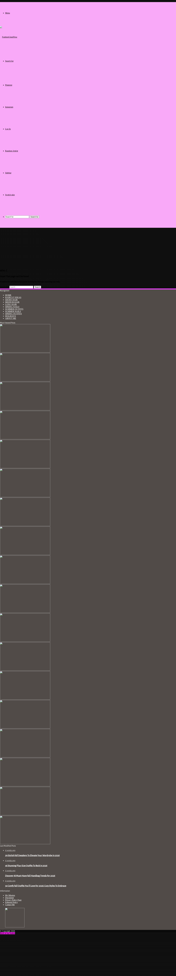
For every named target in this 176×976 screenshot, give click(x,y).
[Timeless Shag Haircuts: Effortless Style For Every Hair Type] (25, 583)
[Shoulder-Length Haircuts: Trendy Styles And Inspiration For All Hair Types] (25, 410)
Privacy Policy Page (13, 900)
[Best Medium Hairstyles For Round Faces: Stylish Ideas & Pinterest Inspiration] (25, 843)
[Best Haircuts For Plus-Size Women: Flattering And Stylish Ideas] (25, 352)
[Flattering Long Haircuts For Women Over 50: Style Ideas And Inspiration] (25, 525)
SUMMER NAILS (13, 311)
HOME (8, 295)
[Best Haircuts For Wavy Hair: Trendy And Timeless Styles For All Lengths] (25, 467)
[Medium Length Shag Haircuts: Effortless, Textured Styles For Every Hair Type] (25, 496)
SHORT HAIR (11, 300)
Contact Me (10, 905)
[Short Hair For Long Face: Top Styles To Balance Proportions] (25, 554)
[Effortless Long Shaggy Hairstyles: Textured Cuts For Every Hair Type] (25, 670)
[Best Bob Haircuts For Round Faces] (25, 699)
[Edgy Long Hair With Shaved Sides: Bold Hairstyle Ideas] (25, 728)
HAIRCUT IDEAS (13, 297)
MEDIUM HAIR (12, 302)
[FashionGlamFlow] (8, 37)
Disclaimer (9, 898)
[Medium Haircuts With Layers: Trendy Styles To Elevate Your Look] (25, 814)
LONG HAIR (11, 304)
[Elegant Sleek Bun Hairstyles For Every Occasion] (25, 641)
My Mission (10, 895)
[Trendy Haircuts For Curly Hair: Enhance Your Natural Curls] (25, 438)
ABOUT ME (10, 318)
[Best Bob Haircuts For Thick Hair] (25, 757)
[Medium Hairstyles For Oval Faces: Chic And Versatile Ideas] (25, 612)
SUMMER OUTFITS (14, 309)
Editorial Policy (11, 902)
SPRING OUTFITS (13, 314)
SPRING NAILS (12, 307)
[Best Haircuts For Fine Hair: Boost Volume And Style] (25, 786)
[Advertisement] (88, 248)
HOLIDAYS (10, 316)
